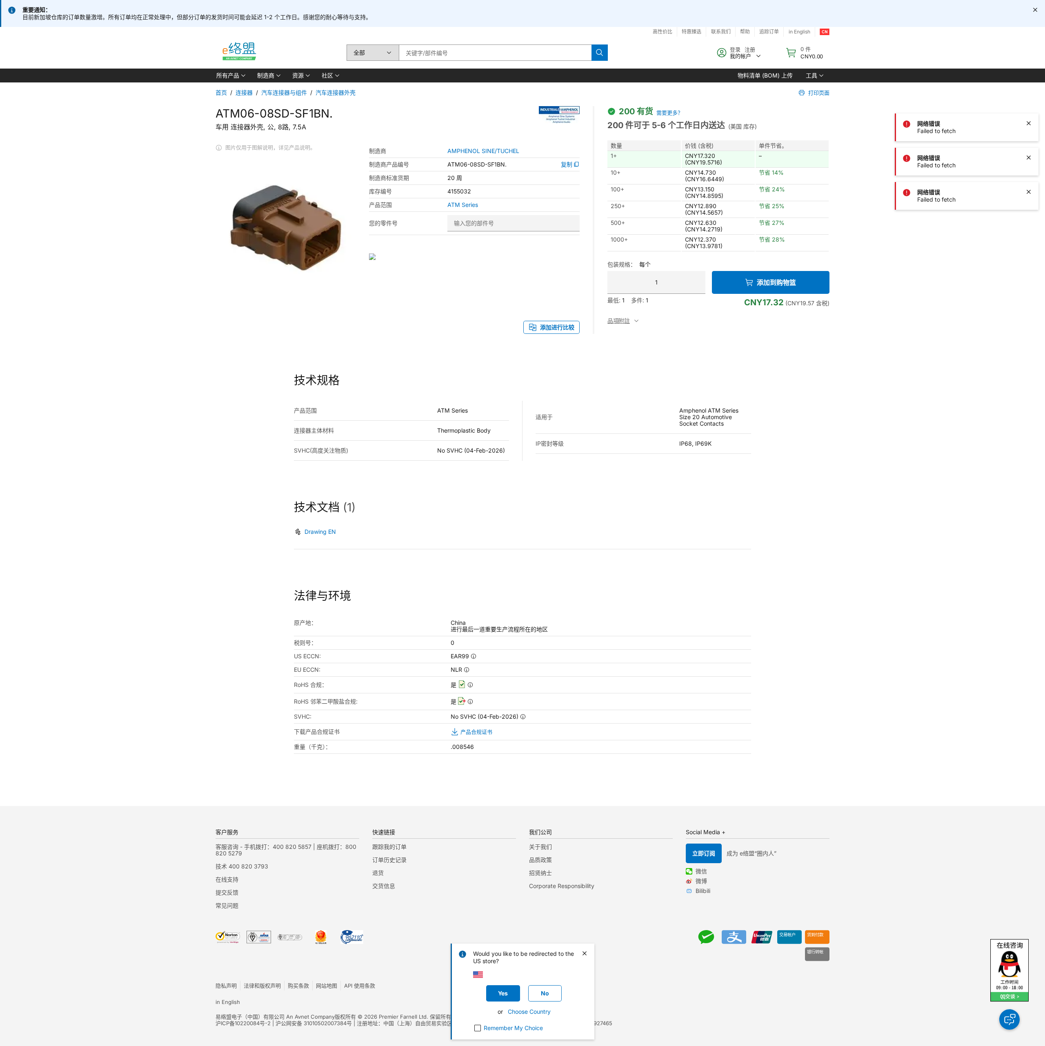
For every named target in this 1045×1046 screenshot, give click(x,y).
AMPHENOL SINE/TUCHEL (483, 151)
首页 (221, 92)
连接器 (244, 92)
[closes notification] (1035, 10)
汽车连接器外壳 (336, 92)
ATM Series (462, 205)
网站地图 (326, 985)
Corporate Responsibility (561, 885)
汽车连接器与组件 (284, 92)
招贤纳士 (540, 872)
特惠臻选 (691, 32)
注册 (750, 49)
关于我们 (540, 846)
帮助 (745, 32)
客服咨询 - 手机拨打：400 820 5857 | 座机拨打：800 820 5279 (286, 850)
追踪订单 (769, 32)
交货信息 (383, 885)
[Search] (599, 52)
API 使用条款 (359, 985)
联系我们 (721, 32)
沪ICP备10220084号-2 (243, 1023)
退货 (378, 872)
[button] (230, 75)
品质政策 (540, 859)
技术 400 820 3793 (242, 866)
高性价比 (662, 32)
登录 (735, 49)
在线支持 (227, 879)
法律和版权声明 (262, 985)
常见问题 (227, 905)
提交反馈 (227, 892)
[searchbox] (495, 52)
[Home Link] (239, 53)
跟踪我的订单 (389, 846)
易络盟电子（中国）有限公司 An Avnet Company (275, 1016)
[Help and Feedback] (1009, 1019)
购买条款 (298, 985)
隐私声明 (226, 985)
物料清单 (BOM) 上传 (765, 75)
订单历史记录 (389, 859)
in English (799, 32)
